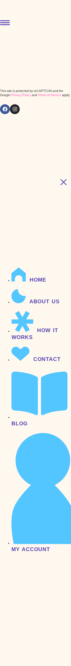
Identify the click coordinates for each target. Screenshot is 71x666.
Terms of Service (49, 95)
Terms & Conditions (32, 143)
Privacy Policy (21, 95)
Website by (19, 154)
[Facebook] (5, 109)
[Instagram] (15, 109)
